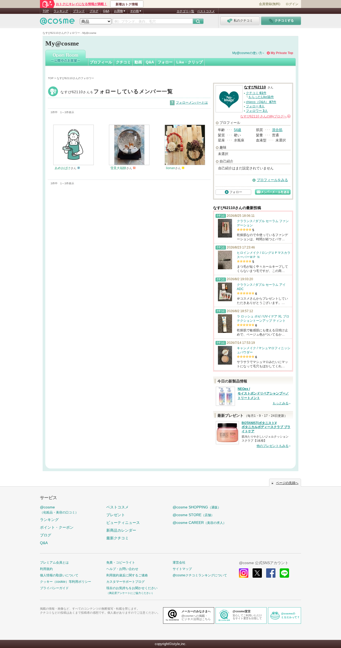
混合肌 (277, 130)
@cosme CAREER (199, 522)
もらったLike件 (261, 97)
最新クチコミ (117, 538)
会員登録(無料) (269, 4)
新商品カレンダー (121, 530)
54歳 (237, 130)
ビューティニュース (123, 522)
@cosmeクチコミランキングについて (200, 575)
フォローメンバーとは (192, 102)
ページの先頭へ (287, 483)
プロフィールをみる (272, 180)
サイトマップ (182, 569)
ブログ (94, 11)
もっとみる (281, 403)
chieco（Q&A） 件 (261, 102)
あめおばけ (63, 168)
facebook (270, 573)
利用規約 (46, 569)
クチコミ (123, 62)
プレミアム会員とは (54, 562)
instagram (243, 573)
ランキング (61, 11)
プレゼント (115, 515)
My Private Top (282, 53)
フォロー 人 (255, 106)
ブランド (79, 11)
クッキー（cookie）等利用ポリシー (65, 582)
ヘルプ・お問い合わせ (122, 569)
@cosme (59, 509)
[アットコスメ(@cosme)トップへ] (57, 23)
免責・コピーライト (120, 562)
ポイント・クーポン (57, 527)
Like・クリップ (189, 62)
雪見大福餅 (118, 168)
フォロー (165, 62)
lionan (170, 168)
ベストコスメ (206, 11)
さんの (265, 116)
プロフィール (101, 62)
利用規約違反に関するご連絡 (127, 575)
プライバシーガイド (54, 588)
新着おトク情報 (127, 4)
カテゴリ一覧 (185, 11)
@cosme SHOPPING (197, 507)
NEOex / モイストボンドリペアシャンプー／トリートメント (263, 393)
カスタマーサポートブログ (125, 582)
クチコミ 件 (256, 93)
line (284, 573)
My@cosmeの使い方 (247, 53)
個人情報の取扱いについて (59, 575)
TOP (46, 11)
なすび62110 (116, 92)
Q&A (106, 11)
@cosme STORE (193, 515)
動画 (138, 62)
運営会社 (179, 562)
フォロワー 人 (257, 111)
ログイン (292, 4)
